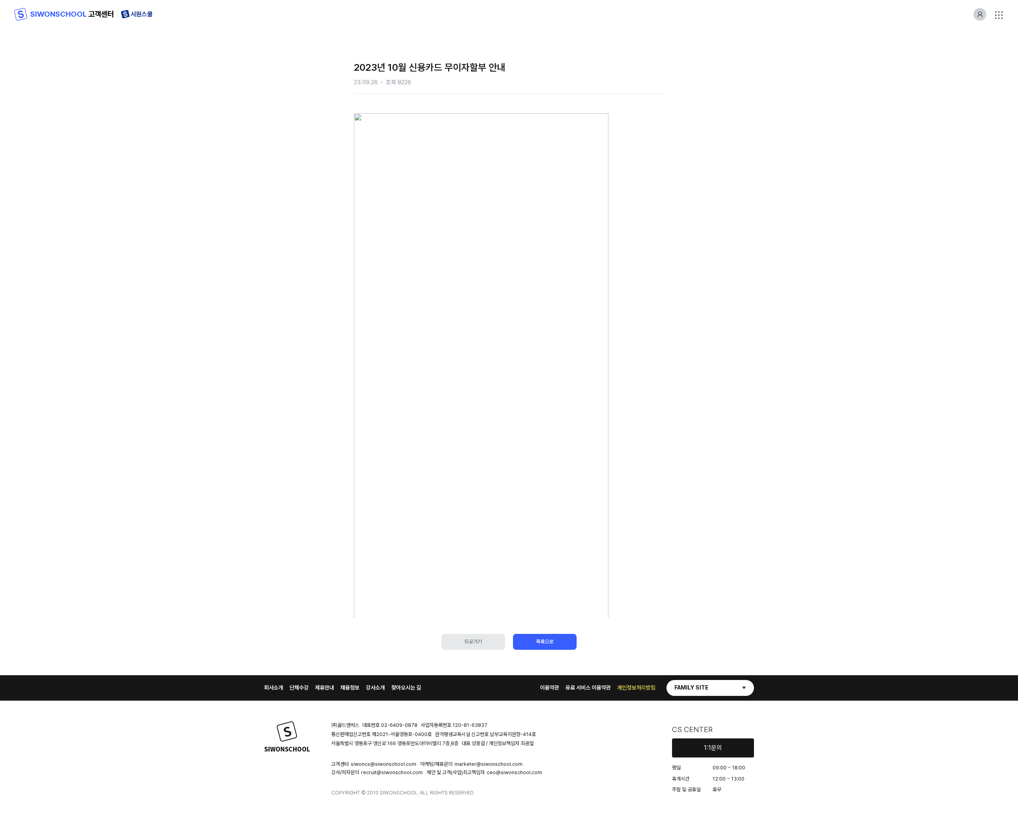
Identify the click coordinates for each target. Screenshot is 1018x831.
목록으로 (545, 642)
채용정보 (349, 687)
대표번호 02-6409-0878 (390, 725)
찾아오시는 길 (406, 687)
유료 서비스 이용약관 (588, 687)
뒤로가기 (473, 642)
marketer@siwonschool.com (489, 764)
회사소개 (273, 687)
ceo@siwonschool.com (514, 772)
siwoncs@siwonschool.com (383, 764)
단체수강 (299, 687)
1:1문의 (713, 748)
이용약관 (549, 687)
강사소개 (375, 687)
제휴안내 (324, 687)
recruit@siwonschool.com (392, 772)
